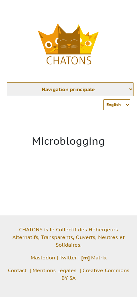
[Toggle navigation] (123, 9)
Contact (17, 270)
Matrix (94, 257)
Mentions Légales (54, 270)
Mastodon (43, 257)
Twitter (68, 257)
